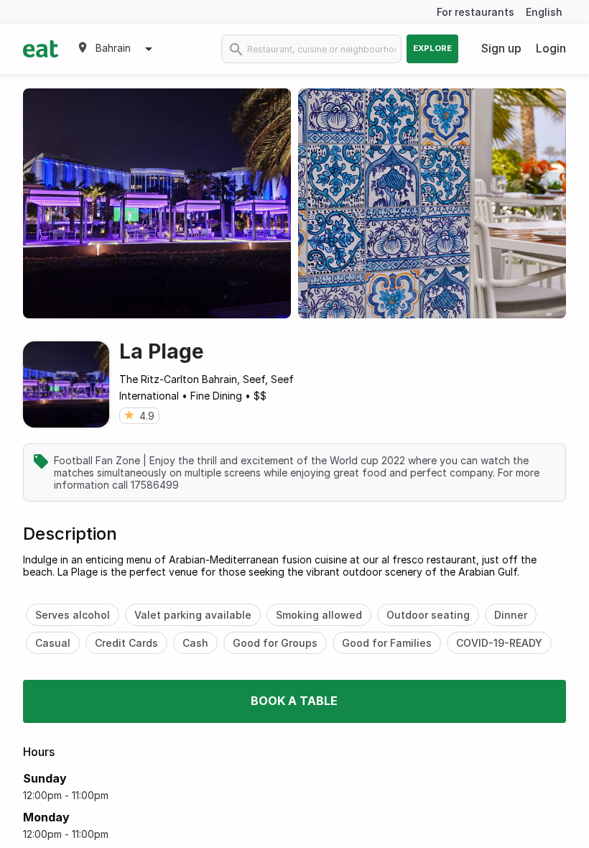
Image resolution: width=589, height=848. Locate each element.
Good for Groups (275, 643)
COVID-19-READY (499, 643)
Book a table (294, 700)
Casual (52, 643)
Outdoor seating (428, 615)
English (544, 12)
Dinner (510, 615)
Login (551, 48)
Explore (432, 48)
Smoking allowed (319, 615)
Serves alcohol (72, 615)
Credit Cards (126, 643)
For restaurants (475, 12)
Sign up (501, 48)
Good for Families (387, 643)
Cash (195, 643)
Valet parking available (192, 615)
